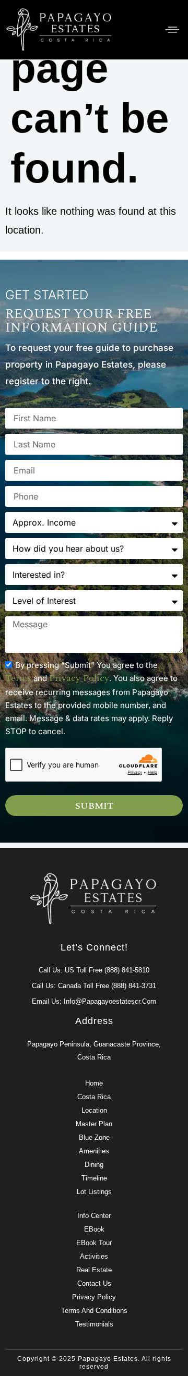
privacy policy (79, 678)
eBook (94, 1229)
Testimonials (94, 1324)
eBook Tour (94, 1243)
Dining (94, 1164)
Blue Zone (94, 1137)
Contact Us (94, 1283)
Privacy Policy (94, 1297)
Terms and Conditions (94, 1310)
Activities (94, 1256)
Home (94, 1083)
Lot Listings (94, 1192)
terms (18, 678)
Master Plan (94, 1124)
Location (94, 1110)
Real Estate (94, 1270)
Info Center (94, 1216)
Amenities (94, 1151)
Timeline (94, 1178)
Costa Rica (94, 1097)
